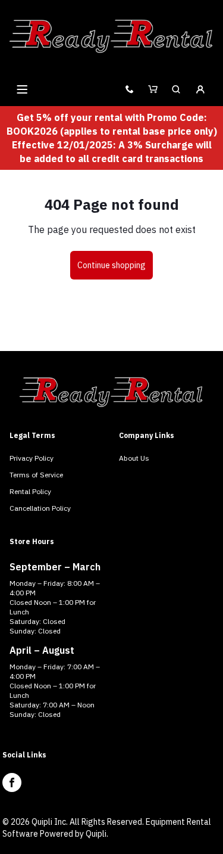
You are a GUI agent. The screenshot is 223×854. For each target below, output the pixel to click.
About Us (134, 458)
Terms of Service (36, 474)
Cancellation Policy (40, 508)
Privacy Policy (32, 458)
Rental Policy (30, 491)
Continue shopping (111, 265)
